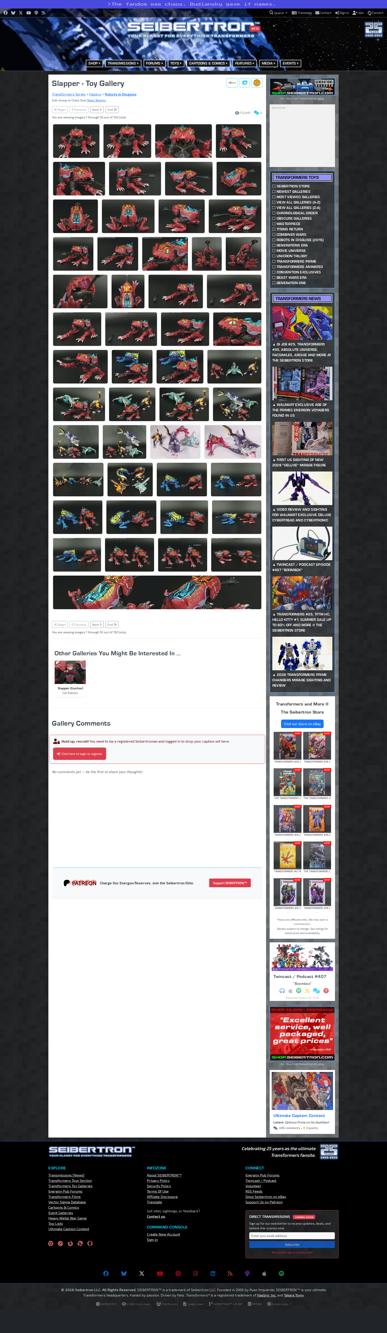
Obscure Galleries (294, 218)
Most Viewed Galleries (298, 197)
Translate (154, 1202)
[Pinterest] (178, 1273)
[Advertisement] (25, 142)
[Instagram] (196, 1273)
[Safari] (60, 1243)
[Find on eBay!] (232, 83)
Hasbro (95, 94)
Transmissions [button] (122, 63)
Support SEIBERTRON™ (230, 883)
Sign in (152, 1239)
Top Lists (55, 1223)
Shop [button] (93, 63)
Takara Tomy (293, 1295)
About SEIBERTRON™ (164, 1175)
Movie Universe (291, 251)
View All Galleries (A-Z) (298, 202)
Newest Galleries (293, 191)
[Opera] (89, 1243)
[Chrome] (50, 1243)
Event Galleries (60, 1213)
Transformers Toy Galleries (70, 1186)
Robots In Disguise (121, 94)
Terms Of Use (158, 1191)
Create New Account (163, 1234)
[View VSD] (256, 83)
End (111, 109)
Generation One (291, 283)
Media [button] (267, 63)
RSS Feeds (253, 1191)
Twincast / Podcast (260, 1180)
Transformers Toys (297, 177)
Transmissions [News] (66, 1175)
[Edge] (80, 1243)
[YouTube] (160, 1273)
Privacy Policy (158, 1180)
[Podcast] (247, 1273)
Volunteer (253, 1186)
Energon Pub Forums (65, 1191)
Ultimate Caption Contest (299, 1115)
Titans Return (290, 229)
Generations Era (292, 245)
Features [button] (243, 63)
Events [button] (289, 63)
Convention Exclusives (299, 272)
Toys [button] (174, 63)
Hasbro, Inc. (266, 1295)
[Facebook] (106, 1273)
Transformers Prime (296, 261)
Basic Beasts (96, 100)
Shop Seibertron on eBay (265, 1196)
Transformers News (298, 298)
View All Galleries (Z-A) (298, 208)
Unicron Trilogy (292, 256)
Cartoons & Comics (63, 1207)
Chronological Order (297, 213)
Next (96, 109)
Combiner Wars (291, 234)
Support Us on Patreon (264, 1202)
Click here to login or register (81, 754)
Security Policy (159, 1186)
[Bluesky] (124, 1273)
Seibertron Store (293, 186)
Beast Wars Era (292, 277)
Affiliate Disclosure (162, 1196)
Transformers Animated (300, 267)
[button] (278, 13)
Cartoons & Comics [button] (207, 63)
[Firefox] (70, 1243)
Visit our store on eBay (302, 724)
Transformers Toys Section (70, 1180)
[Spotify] (281, 1273)
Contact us (156, 1216)
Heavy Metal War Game (67, 1218)
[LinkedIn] (213, 1273)
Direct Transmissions (281, 1216)
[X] (141, 1273)
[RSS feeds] (230, 1273)
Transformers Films (64, 1196)
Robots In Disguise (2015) (300, 240)
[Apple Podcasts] (264, 1273)
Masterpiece (289, 224)
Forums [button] (153, 63)
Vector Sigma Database (67, 1202)
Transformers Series (69, 94)
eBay (321, 98)
